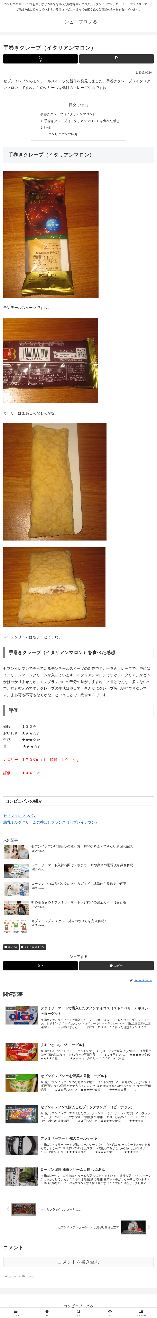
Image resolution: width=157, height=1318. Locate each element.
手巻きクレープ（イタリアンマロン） (68, 114)
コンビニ (13, 946)
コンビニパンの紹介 (63, 134)
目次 (72, 105)
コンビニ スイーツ (34, 946)
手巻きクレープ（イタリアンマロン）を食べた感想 (81, 121)
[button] (116, 58)
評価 (47, 127)
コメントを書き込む (79, 1262)
